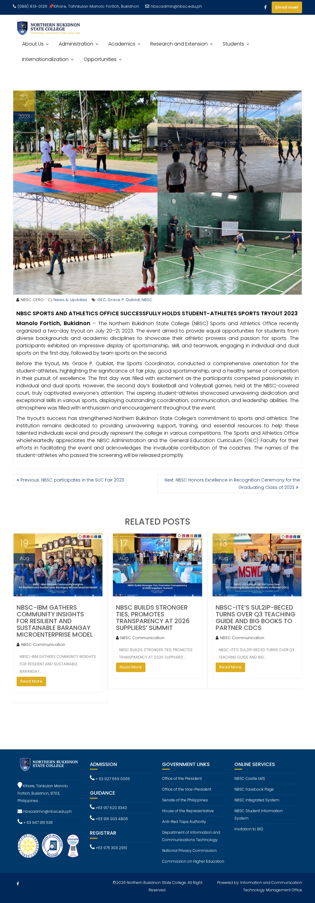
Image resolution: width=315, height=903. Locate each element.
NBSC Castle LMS (249, 778)
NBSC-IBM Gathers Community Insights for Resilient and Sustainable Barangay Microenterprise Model (55, 621)
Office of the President (182, 778)
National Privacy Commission (189, 850)
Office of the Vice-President (186, 789)
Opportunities (100, 59)
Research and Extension (179, 43)
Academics (121, 43)
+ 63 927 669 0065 (112, 778)
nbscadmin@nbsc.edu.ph (176, 6)
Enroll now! (286, 7)
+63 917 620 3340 (111, 807)
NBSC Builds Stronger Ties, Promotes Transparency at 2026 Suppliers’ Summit (153, 617)
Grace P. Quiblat (123, 300)
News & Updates (70, 300)
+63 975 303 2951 (111, 847)
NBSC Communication (43, 644)
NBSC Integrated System (256, 800)
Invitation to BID (248, 829)
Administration (76, 43)
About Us (33, 43)
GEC (101, 300)
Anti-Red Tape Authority (184, 821)
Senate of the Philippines (185, 800)
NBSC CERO (32, 300)
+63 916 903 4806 (111, 818)
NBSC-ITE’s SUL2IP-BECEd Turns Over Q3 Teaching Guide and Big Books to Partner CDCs (255, 617)
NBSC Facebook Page (254, 789)
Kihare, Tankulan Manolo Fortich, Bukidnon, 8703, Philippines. (43, 793)
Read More (31, 681)
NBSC (147, 300)
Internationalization (45, 59)
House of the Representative (188, 810)
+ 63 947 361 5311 (37, 822)
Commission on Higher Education (193, 861)
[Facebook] (265, 7)
